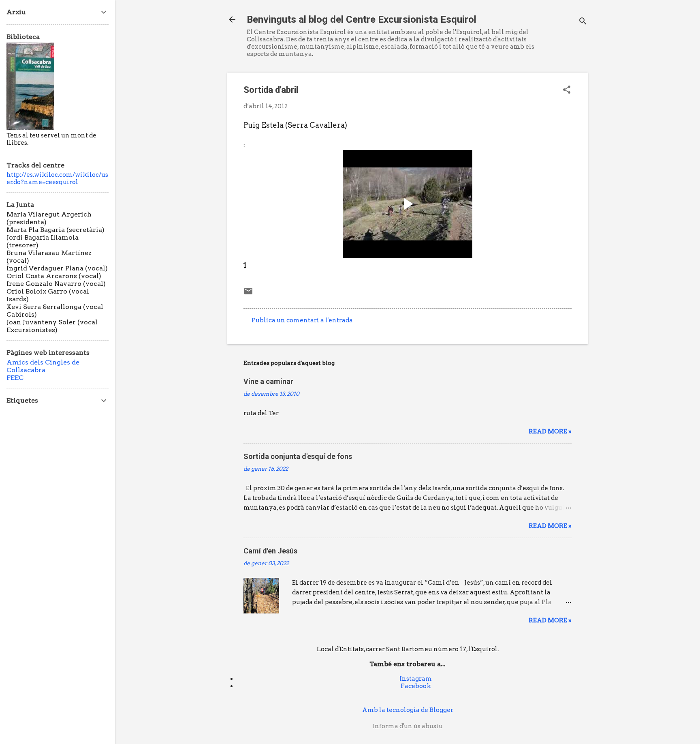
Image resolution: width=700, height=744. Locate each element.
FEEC (14, 378)
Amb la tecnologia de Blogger (407, 710)
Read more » (550, 431)
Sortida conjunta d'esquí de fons (297, 456)
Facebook (416, 686)
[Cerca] (583, 22)
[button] (567, 90)
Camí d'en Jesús (270, 551)
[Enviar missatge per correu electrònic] (248, 294)
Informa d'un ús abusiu (407, 726)
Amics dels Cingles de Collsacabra (42, 366)
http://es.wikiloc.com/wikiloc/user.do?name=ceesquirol (57, 178)
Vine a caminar (268, 381)
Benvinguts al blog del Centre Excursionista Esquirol (361, 19)
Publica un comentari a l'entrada (302, 320)
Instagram (415, 678)
